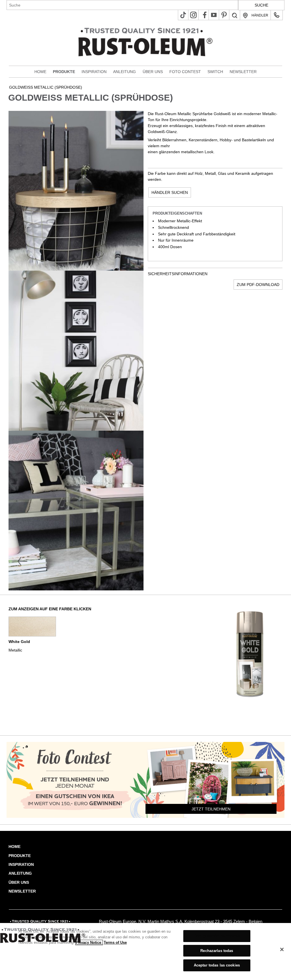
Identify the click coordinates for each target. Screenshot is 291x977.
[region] (145, 950)
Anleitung (124, 71)
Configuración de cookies (217, 936)
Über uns (153, 71)
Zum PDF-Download (258, 284)
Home (40, 71)
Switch (215, 71)
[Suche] (234, 15)
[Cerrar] (282, 949)
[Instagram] (193, 15)
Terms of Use (115, 942)
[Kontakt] (276, 15)
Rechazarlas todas (216, 951)
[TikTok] (183, 15)
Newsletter (243, 71)
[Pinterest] (224, 15)
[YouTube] (214, 15)
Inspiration (94, 71)
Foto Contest (185, 71)
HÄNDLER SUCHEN (169, 192)
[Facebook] (204, 15)
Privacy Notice (89, 942)
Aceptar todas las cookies (217, 965)
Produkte (64, 71)
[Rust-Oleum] (42, 921)
